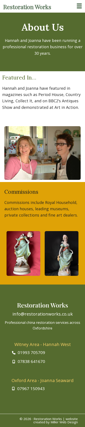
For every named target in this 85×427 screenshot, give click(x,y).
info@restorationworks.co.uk (42, 314)
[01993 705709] (28, 352)
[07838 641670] (28, 361)
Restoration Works (48, 419)
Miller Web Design (64, 422)
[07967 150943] (28, 388)
